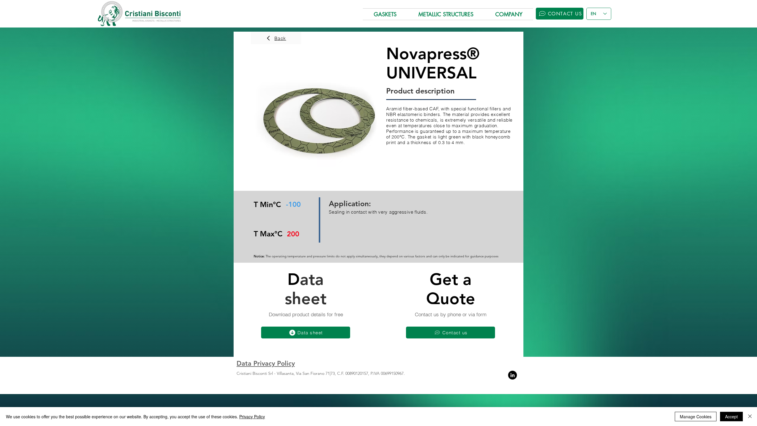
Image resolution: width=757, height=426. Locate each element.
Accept (731, 416)
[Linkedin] (512, 375)
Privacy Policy (252, 416)
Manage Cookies (695, 416)
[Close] (749, 416)
